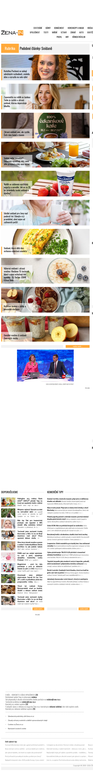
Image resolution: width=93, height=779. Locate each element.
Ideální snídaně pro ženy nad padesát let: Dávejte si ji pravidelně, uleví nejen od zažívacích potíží (16, 218)
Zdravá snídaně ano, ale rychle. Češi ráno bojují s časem (17, 133)
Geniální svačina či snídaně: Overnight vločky (15, 337)
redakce (34, 697)
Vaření (54, 32)
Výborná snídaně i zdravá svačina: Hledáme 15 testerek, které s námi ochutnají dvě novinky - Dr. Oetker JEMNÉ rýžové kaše (16, 274)
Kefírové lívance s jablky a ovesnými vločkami (15, 308)
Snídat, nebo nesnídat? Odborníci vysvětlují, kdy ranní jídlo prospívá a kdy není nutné (16, 161)
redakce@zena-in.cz (53, 699)
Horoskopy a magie (76, 27)
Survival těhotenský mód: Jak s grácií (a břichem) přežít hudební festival (25, 745)
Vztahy (64, 32)
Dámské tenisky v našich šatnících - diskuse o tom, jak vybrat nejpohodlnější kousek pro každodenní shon (67, 749)
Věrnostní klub (78, 36)
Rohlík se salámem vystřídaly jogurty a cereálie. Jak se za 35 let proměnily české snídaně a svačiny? (17, 189)
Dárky (48, 27)
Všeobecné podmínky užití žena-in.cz (21, 716)
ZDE (36, 694)
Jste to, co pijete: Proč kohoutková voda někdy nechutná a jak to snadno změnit (67, 760)
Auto (81, 32)
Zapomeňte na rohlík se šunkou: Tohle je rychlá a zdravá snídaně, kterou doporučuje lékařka (17, 102)
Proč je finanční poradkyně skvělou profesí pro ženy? (23, 756)
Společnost (35, 32)
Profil (59, 36)
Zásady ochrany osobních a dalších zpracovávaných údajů (27, 720)
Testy (46, 32)
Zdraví (73, 32)
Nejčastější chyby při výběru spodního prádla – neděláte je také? (67, 752)
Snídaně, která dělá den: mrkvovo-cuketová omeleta (15, 250)
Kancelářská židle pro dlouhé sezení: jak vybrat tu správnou (67, 756)
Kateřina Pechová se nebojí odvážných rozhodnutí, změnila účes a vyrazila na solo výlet (17, 74)
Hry (67, 36)
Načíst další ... (77, 346)
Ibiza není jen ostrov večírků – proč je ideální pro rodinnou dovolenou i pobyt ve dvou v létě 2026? (25, 749)
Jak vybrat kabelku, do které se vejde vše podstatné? (23, 752)
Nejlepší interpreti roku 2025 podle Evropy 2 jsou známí (24, 760)
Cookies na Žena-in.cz (15, 724)
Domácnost (59, 27)
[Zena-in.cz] (13, 32)
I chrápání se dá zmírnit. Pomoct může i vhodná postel (65, 745)
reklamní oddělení (55, 706)
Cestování (37, 27)
